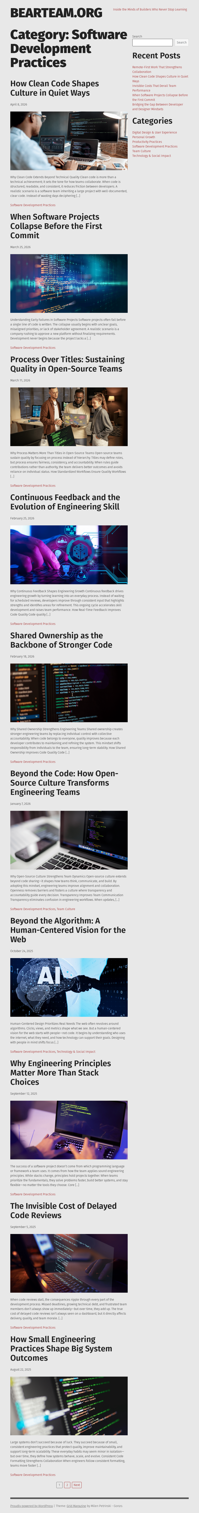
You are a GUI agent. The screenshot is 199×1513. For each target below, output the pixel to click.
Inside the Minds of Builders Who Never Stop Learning (150, 9)
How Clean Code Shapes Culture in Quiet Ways (54, 88)
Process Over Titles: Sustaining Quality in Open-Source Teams (67, 364)
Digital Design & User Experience (154, 132)
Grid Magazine (76, 1506)
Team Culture (66, 909)
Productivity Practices (147, 142)
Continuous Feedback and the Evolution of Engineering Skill (65, 502)
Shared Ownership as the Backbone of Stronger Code (61, 640)
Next (77, 1485)
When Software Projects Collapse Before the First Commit (56, 226)
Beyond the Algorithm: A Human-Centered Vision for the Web (68, 930)
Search (137, 36)
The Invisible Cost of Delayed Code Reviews (63, 1210)
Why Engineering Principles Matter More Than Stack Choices (60, 1073)
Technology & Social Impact (76, 1051)
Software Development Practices (32, 205)
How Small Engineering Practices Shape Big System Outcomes (61, 1348)
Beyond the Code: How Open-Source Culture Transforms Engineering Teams (64, 783)
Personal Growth (143, 137)
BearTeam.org (56, 13)
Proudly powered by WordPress (31, 1506)
